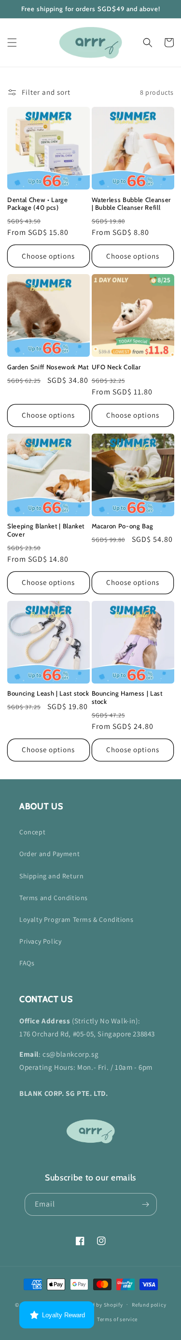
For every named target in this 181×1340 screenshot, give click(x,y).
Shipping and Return (51, 876)
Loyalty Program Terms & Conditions (76, 919)
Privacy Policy (40, 941)
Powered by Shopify (98, 1304)
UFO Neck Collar (116, 367)
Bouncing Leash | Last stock (48, 693)
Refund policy (149, 1304)
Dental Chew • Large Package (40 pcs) (37, 204)
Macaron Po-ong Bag (122, 526)
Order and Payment (49, 853)
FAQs (26, 963)
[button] (12, 42)
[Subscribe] (145, 1204)
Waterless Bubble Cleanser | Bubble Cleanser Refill (131, 204)
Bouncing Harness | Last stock (127, 697)
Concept (32, 832)
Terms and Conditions (53, 897)
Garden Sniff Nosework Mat (48, 367)
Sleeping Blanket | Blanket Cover (45, 530)
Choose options (48, 256)
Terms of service (117, 1319)
